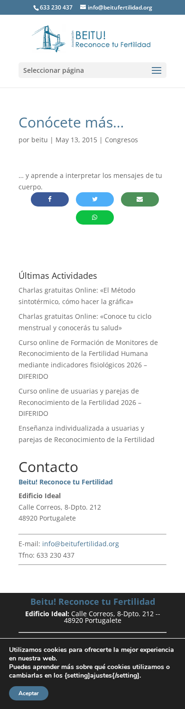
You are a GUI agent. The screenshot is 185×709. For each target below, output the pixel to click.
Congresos (121, 139)
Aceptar (28, 693)
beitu (39, 139)
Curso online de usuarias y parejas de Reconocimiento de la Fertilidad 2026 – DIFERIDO (79, 402)
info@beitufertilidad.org (80, 543)
